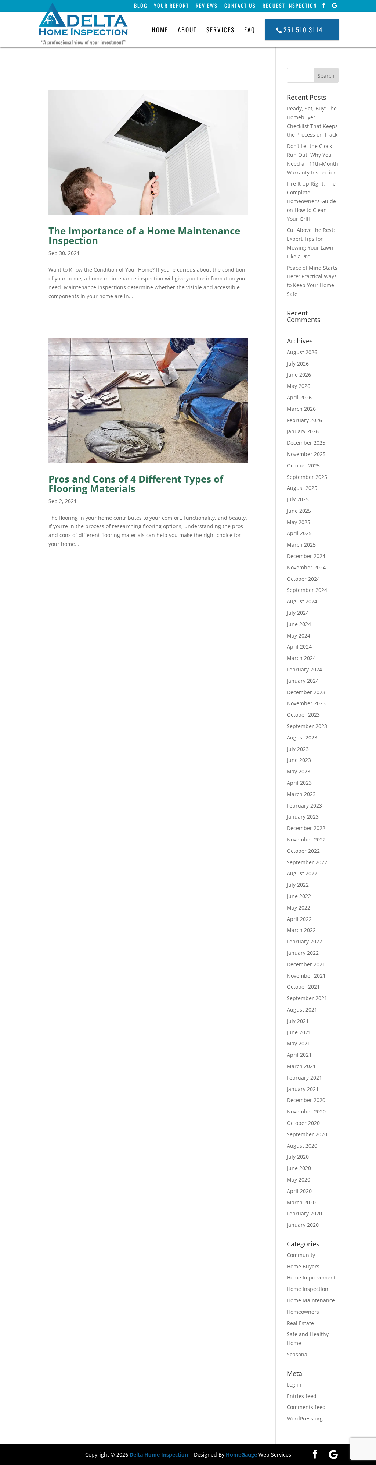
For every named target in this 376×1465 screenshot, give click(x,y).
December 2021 (306, 964)
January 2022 (303, 952)
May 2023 (298, 771)
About (187, 29)
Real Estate (300, 1323)
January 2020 (303, 1224)
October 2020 (303, 1122)
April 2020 (299, 1190)
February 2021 (304, 1077)
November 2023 (306, 703)
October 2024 (303, 578)
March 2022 (301, 929)
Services (220, 29)
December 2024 (306, 556)
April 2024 (299, 646)
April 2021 (299, 1054)
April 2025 (299, 533)
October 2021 (303, 986)
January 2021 (303, 1088)
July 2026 (298, 363)
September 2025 (307, 476)
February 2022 (304, 941)
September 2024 (307, 589)
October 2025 (303, 465)
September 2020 (307, 1134)
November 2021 (306, 975)
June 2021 (299, 1032)
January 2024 (303, 680)
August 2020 (302, 1145)
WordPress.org (305, 1418)
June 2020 (299, 1168)
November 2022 (306, 839)
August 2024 (302, 601)
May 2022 (298, 907)
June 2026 (299, 374)
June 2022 (299, 896)
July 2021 (298, 1020)
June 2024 (299, 624)
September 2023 (307, 726)
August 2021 (302, 1009)
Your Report (171, 6)
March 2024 (301, 657)
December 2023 (306, 692)
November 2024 (306, 567)
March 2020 (301, 1202)
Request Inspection (290, 6)
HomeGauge (241, 1454)
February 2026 (304, 420)
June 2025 (299, 510)
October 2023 (303, 714)
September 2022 (307, 862)
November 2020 (306, 1111)
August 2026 (302, 352)
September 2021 (307, 998)
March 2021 (301, 1066)
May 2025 (298, 522)
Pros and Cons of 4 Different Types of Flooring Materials (135, 483)
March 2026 (301, 408)
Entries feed (302, 1395)
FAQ (249, 29)
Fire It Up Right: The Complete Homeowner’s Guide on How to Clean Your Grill (311, 201)
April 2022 (299, 918)
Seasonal (298, 1354)
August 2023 (302, 737)
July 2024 (298, 612)
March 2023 (301, 794)
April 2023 (299, 782)
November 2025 (306, 454)
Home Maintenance (311, 1300)
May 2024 (298, 635)
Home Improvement (311, 1277)
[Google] (334, 5)
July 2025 (298, 499)
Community (301, 1255)
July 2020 (298, 1156)
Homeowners (303, 1311)
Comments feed (306, 1407)
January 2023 (303, 816)
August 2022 (302, 873)
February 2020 (304, 1213)
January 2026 (303, 431)
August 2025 (302, 487)
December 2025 (306, 442)
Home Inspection (307, 1288)
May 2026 (298, 385)
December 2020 (306, 1100)
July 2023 (298, 748)
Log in (294, 1384)
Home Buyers (303, 1266)
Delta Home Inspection (159, 1454)
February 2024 (304, 669)
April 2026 (299, 397)
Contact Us (240, 6)
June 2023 (299, 759)
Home (160, 29)
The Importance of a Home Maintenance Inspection (144, 235)
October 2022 (303, 850)
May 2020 (298, 1179)
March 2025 (301, 544)
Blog (140, 6)
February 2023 (304, 805)
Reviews (207, 6)
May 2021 (298, 1043)
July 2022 (298, 884)
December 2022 (306, 828)
